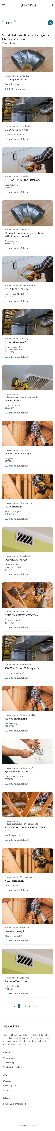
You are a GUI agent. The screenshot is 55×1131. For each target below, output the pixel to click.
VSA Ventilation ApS (16, 130)
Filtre (9, 23)
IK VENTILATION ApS (18, 453)
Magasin (7, 1081)
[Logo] (27, 5)
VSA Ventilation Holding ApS (22, 668)
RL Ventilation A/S (16, 342)
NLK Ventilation (14, 880)
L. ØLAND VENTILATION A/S (22, 180)
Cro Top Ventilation (16, 79)
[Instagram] (11, 1112)
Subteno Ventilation (16, 981)
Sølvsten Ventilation (16, 771)
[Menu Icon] (4, 5)
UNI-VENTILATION (16, 289)
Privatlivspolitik (10, 1085)
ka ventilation (13, 400)
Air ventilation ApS (16, 718)
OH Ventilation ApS (16, 559)
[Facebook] (5, 1112)
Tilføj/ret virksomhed (12, 1067)
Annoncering (8, 1063)
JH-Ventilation (13, 506)
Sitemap (7, 1090)
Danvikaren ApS (14, 931)
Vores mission (9, 1058)
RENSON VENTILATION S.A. (21, 615)
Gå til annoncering (18, 1104)
